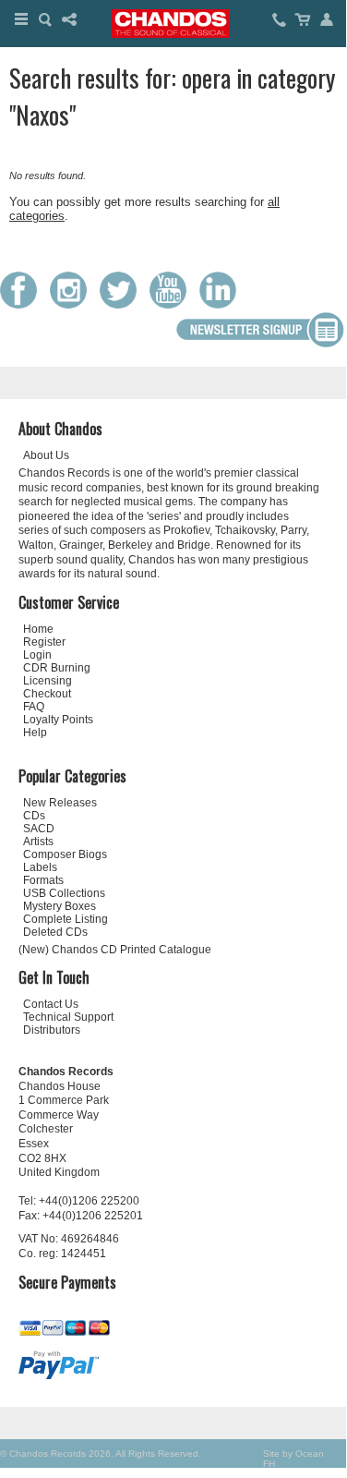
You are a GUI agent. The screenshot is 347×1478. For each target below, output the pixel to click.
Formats (43, 880)
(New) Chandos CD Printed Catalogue (114, 949)
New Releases (60, 802)
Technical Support (68, 1017)
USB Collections (64, 893)
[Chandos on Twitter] (123, 304)
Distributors (51, 1030)
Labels (40, 867)
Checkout (47, 693)
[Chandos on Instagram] (73, 304)
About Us (46, 455)
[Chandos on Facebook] (23, 304)
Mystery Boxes (59, 906)
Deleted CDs (55, 932)
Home (38, 629)
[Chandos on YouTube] (173, 304)
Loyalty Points (58, 719)
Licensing (47, 680)
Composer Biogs (65, 854)
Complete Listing (65, 919)
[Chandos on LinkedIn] (222, 304)
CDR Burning (56, 667)
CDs (34, 815)
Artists (38, 841)
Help (35, 732)
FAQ (33, 706)
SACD (38, 828)
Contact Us (50, 1004)
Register (44, 642)
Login (37, 654)
